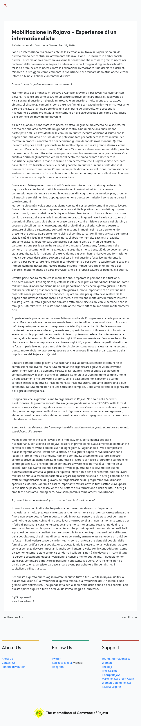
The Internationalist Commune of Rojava (76, 713)
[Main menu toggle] (133, 5)
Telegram (58, 666)
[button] (5, 5)
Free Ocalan (109, 670)
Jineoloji (107, 666)
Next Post (129, 617)
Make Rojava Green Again (118, 678)
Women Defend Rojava (116, 682)
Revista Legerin (111, 686)
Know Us (7, 658)
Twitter (56, 658)
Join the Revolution (14, 666)
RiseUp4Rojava (111, 675)
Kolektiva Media (62, 662)
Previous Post (14, 617)
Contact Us (8, 662)
